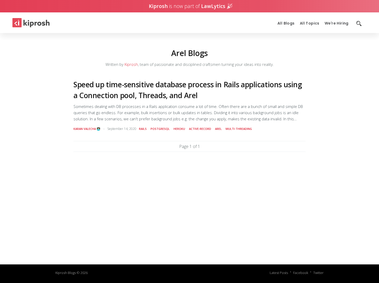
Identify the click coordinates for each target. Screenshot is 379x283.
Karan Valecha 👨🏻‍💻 (86, 129)
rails (143, 129)
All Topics (309, 23)
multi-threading (239, 129)
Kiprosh (131, 64)
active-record (200, 129)
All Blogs (286, 23)
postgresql (160, 129)
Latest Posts (279, 272)
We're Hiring (337, 23)
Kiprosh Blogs (65, 272)
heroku (179, 129)
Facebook (300, 272)
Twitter (318, 272)
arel (218, 129)
